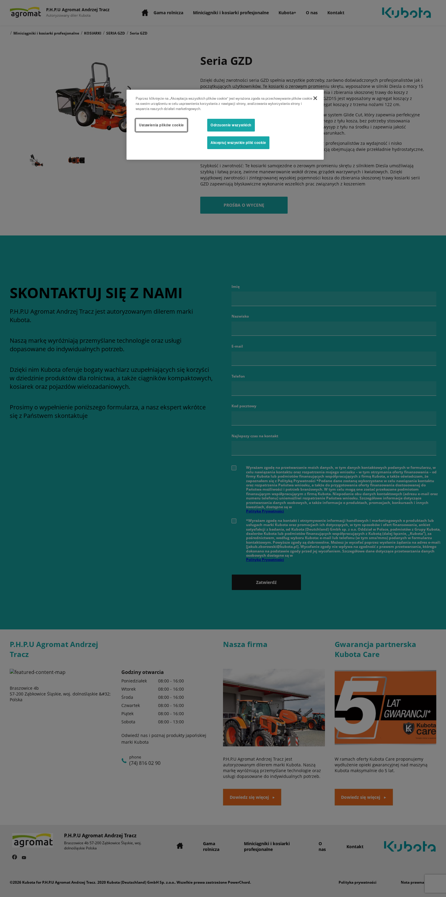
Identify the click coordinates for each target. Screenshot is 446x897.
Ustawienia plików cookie (161, 124)
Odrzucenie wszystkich (231, 124)
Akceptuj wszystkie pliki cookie (238, 142)
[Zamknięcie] (315, 98)
